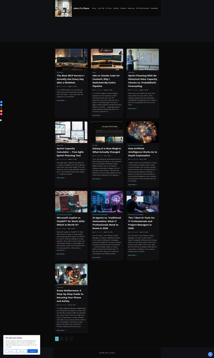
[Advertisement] (107, 29)
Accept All (33, 351)
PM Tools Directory (142, 8)
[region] (21, 345)
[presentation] (71, 59)
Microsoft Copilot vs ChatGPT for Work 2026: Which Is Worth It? (71, 221)
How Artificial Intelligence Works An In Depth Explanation (142, 152)
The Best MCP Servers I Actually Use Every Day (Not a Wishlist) (70, 79)
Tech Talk (101, 8)
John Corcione (62, 86)
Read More (61, 100)
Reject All (21, 351)
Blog (94, 72)
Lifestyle (116, 8)
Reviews (123, 8)
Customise (11, 351)
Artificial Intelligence (135, 145)
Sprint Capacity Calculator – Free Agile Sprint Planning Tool (70, 152)
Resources (131, 8)
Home (94, 8)
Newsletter (154, 8)
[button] (1, 102)
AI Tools (108, 8)
